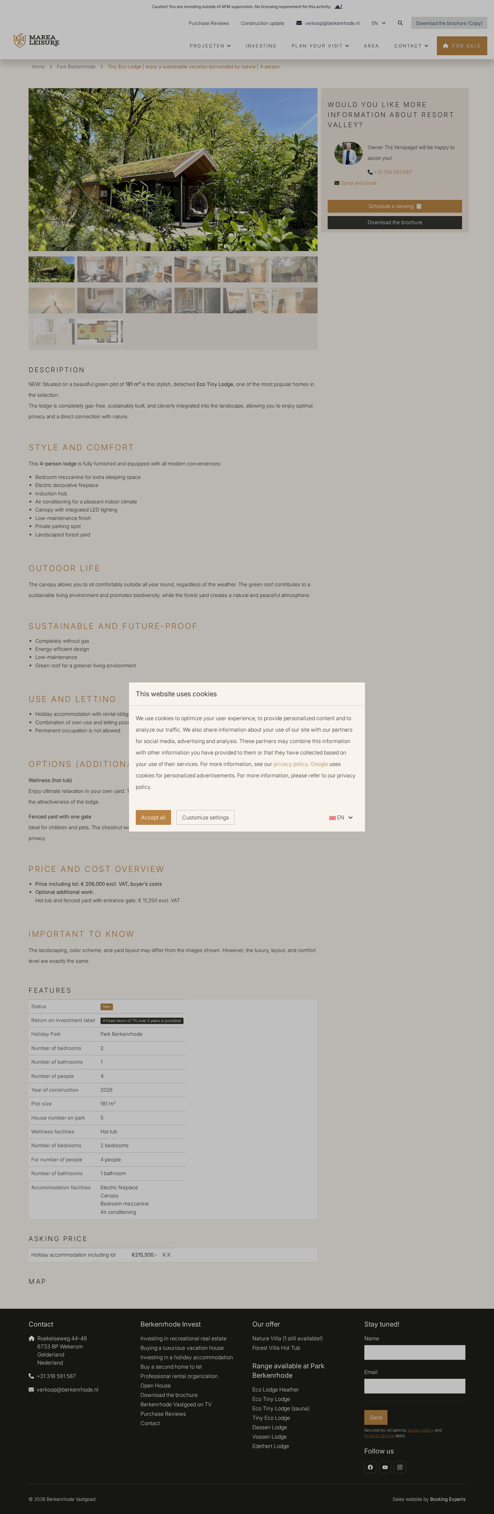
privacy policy (291, 764)
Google (319, 764)
